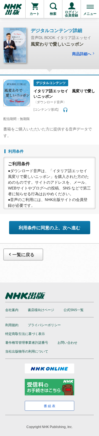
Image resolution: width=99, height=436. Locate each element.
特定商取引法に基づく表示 (25, 334)
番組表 (50, 406)
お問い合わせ (67, 343)
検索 (53, 14)
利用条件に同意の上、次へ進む (49, 227)
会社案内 (11, 310)
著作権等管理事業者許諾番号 (26, 343)
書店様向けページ (41, 310)
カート (35, 14)
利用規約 (11, 325)
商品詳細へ (81, 54)
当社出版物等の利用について (26, 351)
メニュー (90, 14)
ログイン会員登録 (71, 13)
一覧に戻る (23, 254)
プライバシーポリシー (44, 325)
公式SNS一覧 (74, 310)
